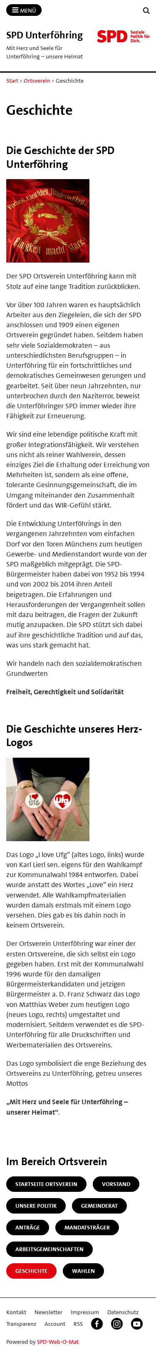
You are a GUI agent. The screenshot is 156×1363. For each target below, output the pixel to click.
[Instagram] (117, 1324)
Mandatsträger (87, 1227)
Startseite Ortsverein (46, 1184)
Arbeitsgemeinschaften (49, 1249)
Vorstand (116, 1184)
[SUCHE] (146, 10)
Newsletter (48, 1312)
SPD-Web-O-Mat (58, 1341)
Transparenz (21, 1324)
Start (12, 80)
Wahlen (83, 1270)
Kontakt (16, 1312)
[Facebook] (97, 1324)
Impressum (85, 1312)
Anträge (27, 1227)
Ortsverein (37, 80)
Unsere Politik (36, 1205)
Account (55, 1324)
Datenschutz (123, 1312)
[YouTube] (137, 1324)
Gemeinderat (99, 1205)
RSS (78, 1324)
